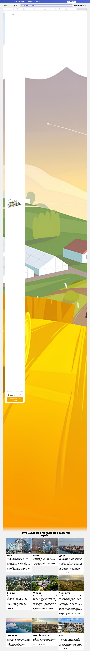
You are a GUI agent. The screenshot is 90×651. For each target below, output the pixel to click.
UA (84, 5)
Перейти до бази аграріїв (15, 399)
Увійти (75, 5)
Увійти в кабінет (71, 1)
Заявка (80, 5)
